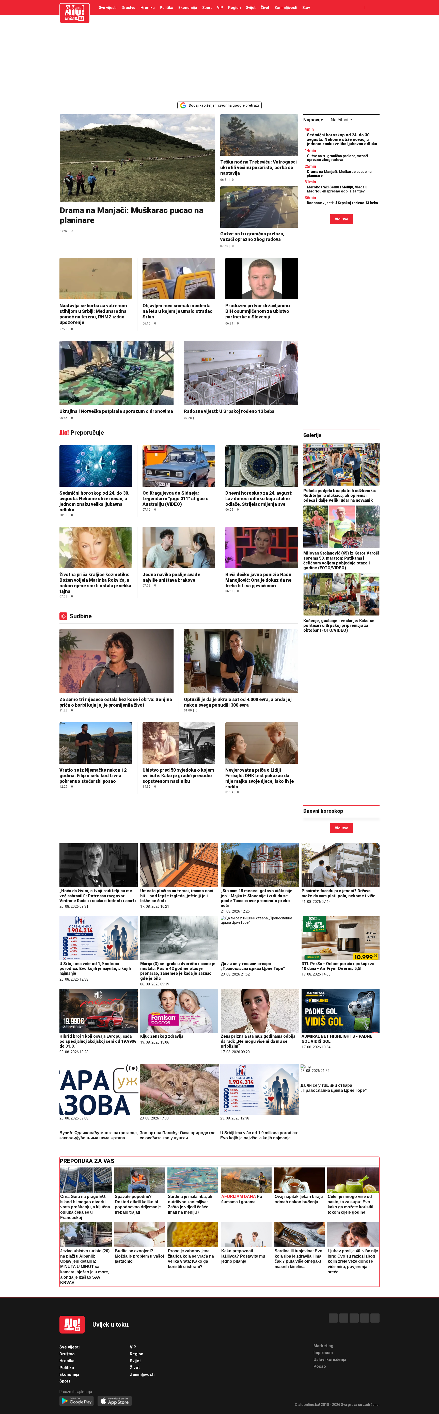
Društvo (128, 7)
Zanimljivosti (285, 7)
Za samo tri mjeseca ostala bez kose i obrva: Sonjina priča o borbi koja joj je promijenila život (115, 702)
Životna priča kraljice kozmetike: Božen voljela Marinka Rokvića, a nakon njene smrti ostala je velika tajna (95, 583)
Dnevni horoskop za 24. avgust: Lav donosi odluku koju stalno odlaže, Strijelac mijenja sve (258, 498)
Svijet (251, 7)
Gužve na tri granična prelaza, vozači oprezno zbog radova (252, 236)
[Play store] (76, 1401)
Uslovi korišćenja (329, 1359)
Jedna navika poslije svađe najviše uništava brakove (171, 577)
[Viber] (375, 1318)
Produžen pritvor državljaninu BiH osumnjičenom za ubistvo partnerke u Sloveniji (257, 311)
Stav (306, 7)
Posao (319, 1366)
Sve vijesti (108, 7)
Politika (166, 7)
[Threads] (343, 1318)
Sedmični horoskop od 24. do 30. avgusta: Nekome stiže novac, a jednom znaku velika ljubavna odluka (342, 139)
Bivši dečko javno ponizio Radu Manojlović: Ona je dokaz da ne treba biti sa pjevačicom (258, 580)
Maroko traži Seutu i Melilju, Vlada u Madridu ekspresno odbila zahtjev (337, 189)
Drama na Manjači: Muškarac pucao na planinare (131, 215)
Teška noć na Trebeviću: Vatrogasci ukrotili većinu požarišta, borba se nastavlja (258, 167)
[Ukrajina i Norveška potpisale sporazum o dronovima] (116, 373)
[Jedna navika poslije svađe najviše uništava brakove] (179, 548)
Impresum (323, 1352)
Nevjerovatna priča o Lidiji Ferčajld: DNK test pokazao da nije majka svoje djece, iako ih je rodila (259, 778)
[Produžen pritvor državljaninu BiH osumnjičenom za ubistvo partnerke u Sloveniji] (261, 279)
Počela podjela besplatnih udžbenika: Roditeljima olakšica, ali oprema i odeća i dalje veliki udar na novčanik (339, 495)
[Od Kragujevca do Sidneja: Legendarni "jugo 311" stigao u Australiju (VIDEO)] (179, 466)
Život (265, 7)
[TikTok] (354, 1318)
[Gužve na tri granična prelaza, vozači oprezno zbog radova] (259, 207)
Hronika (147, 7)
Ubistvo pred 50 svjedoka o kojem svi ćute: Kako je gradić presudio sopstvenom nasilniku (178, 775)
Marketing (323, 1345)
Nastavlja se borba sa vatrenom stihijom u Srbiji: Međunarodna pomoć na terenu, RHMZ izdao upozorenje (93, 314)
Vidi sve (341, 219)
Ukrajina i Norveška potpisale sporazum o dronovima (116, 411)
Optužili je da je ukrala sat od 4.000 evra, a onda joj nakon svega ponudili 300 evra (238, 702)
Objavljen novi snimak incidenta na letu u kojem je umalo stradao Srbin (178, 311)
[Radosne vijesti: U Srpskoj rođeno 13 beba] (241, 373)
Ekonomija (187, 7)
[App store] (115, 1401)
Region (234, 7)
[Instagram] (364, 1318)
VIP (220, 7)
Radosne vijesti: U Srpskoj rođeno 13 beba (229, 411)
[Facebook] (333, 1318)
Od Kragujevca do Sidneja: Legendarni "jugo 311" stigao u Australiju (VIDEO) (176, 498)
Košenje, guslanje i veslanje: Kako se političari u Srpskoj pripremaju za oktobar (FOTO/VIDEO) (338, 625)
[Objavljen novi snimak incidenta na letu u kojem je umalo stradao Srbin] (179, 279)
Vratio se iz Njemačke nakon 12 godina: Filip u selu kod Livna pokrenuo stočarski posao (93, 775)
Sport (207, 7)
